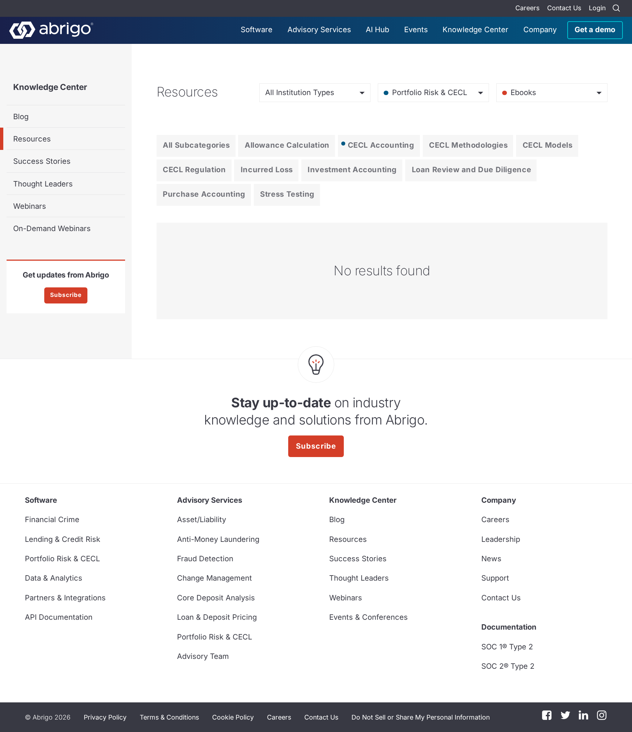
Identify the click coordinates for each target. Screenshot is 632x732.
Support (495, 577)
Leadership (500, 539)
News (491, 558)
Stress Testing (287, 194)
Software (256, 29)
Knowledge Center (475, 29)
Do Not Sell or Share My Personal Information (420, 717)
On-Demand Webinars (52, 228)
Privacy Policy (105, 717)
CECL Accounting (381, 145)
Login (597, 8)
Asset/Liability (201, 519)
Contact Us (564, 8)
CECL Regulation (194, 169)
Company (540, 29)
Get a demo (595, 29)
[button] (420, 717)
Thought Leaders (43, 183)
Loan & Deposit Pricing (217, 617)
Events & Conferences (368, 617)
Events (416, 29)
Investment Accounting (352, 169)
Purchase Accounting (204, 194)
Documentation (509, 626)
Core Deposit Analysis (216, 597)
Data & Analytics (53, 577)
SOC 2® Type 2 (507, 666)
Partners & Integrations (65, 597)
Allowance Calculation (287, 145)
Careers (527, 8)
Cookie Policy (233, 717)
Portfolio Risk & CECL (62, 558)
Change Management (214, 577)
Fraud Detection (205, 558)
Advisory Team (203, 656)
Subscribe (66, 294)
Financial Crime (52, 519)
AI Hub (377, 29)
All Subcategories (196, 145)
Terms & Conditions (169, 717)
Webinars (29, 206)
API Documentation (59, 617)
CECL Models (548, 145)
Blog (21, 116)
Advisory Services (319, 29)
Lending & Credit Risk (62, 539)
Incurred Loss (267, 169)
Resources (32, 138)
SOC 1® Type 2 (507, 646)
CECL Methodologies (468, 145)
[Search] (616, 8)
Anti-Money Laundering (218, 539)
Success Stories (42, 161)
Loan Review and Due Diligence (471, 169)
